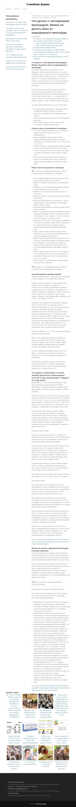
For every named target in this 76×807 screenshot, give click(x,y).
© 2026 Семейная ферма (16, 782)
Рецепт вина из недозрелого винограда (49, 45)
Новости (17, 9)
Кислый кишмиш (53, 688)
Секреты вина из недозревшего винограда (50, 43)
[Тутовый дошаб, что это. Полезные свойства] (45, 760)
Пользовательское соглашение (26, 786)
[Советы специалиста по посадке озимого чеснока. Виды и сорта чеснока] (61, 734)
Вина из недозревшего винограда (50, 686)
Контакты (11, 786)
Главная (8, 9)
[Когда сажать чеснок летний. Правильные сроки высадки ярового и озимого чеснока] (61, 704)
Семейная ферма (37, 4)
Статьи (24, 9)
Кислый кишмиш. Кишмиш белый (44, 47)
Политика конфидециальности (18, 789)
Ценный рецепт (53, 690)
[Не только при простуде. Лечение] (30, 760)
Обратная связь (13, 793)
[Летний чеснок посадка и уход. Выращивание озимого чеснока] (45, 734)
